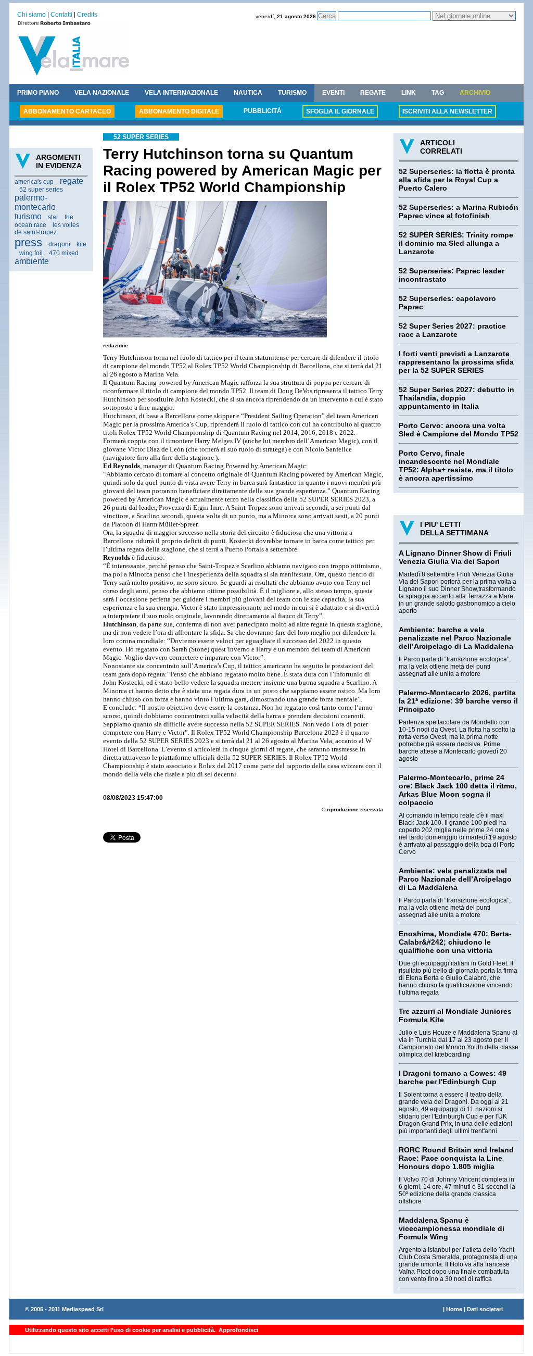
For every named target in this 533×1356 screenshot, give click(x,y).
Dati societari (485, 1309)
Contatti (61, 14)
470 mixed (64, 253)
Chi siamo (31, 14)
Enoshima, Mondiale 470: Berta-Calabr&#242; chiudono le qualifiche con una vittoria (455, 942)
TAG (438, 92)
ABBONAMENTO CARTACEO (67, 111)
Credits (87, 14)
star (53, 217)
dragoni (59, 244)
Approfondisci (237, 1330)
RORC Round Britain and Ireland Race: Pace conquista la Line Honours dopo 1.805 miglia (456, 1158)
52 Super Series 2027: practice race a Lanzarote (452, 330)
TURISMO (292, 92)
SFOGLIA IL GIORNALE (340, 111)
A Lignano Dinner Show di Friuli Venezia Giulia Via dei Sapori (455, 557)
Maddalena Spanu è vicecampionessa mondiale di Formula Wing (451, 1228)
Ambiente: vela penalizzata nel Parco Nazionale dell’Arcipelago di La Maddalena (455, 879)
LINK (408, 92)
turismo (28, 216)
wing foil (31, 253)
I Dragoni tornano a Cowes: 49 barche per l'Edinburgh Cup (452, 1077)
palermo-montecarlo (35, 202)
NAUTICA (248, 92)
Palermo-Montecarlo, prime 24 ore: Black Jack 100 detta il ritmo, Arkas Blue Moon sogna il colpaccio (458, 790)
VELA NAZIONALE (101, 92)
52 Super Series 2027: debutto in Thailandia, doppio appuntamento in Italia (456, 397)
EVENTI (333, 92)
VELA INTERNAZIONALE (181, 92)
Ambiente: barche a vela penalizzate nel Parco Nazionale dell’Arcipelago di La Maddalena (456, 637)
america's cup (34, 181)
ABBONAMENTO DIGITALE (179, 111)
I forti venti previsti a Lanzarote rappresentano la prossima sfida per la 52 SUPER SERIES (456, 361)
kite (81, 244)
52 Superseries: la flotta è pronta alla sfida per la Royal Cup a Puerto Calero (457, 179)
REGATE (373, 92)
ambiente (32, 261)
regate (71, 181)
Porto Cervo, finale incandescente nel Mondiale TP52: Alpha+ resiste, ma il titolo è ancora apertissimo (456, 465)
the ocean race (44, 221)
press (28, 242)
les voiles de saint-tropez (47, 228)
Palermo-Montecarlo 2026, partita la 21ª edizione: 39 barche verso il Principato (458, 700)
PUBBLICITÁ (263, 111)
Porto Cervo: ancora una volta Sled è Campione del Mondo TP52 (458, 429)
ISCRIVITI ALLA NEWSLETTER (447, 111)
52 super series (41, 189)
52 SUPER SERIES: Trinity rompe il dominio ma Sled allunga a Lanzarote (456, 243)
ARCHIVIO (475, 92)
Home (454, 1309)
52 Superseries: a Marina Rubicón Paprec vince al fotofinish (458, 211)
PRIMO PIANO (38, 92)
